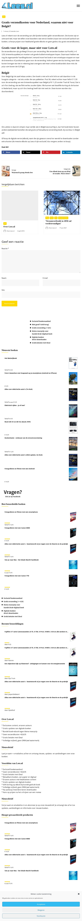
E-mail (45, 278)
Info (4, 17)
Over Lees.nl (9, 227)
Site (3, 290)
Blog (47, 218)
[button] (79, 894)
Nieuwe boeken (63, 218)
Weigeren (41, 910)
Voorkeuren (41, 916)
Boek (51, 218)
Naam (4, 278)
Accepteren (41, 904)
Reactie (5, 248)
